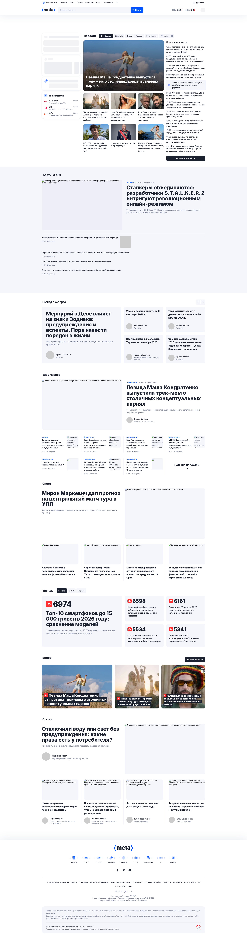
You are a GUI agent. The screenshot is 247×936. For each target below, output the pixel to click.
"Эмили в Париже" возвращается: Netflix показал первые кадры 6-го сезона (184, 638)
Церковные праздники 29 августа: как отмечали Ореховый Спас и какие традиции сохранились (85, 252)
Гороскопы (89, 3)
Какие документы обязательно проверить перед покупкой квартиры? (59, 806)
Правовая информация (121, 882)
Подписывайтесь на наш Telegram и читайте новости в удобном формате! (188, 85)
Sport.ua (167, 882)
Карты (98, 3)
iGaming (173, 862)
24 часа (61, 591)
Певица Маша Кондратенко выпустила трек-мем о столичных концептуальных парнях (163, 396)
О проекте (177, 882)
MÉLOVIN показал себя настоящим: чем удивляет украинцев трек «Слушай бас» (95, 147)
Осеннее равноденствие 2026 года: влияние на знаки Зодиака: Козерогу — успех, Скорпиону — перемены (184, 344)
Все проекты (50, 3)
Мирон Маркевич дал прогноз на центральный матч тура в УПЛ (81, 499)
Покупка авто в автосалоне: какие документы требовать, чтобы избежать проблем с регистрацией (101, 808)
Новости (64, 3)
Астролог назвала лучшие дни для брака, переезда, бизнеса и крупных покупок (186, 806)
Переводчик (108, 3)
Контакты (138, 882)
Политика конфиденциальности (62, 882)
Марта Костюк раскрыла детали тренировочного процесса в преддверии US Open (142, 572)
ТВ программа (56, 95)
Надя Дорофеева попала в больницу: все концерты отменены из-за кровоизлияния (122, 116)
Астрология (151, 36)
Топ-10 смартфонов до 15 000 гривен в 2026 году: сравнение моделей (79, 619)
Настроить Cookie (192, 882)
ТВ (117, 3)
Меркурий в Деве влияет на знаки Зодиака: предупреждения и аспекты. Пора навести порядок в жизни (78, 324)
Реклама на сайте (153, 882)
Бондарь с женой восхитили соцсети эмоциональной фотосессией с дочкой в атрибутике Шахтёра (185, 572)
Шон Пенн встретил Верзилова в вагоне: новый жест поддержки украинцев (150, 116)
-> (186, 466)
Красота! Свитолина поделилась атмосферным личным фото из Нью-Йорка (58, 571)
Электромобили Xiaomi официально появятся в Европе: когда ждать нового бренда (80, 237)
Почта (72, 3)
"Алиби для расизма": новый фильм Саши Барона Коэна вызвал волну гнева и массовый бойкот (183, 686)
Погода (80, 3)
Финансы (123, 862)
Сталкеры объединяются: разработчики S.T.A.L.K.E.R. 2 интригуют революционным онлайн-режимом (165, 196)
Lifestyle (119, 36)
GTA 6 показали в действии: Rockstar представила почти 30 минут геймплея (76, 261)
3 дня (71, 591)
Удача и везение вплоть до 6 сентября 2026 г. (143, 313)
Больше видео (193, 659)
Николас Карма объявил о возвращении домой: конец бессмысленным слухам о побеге (150, 147)
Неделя (81, 591)
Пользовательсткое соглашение (94, 882)
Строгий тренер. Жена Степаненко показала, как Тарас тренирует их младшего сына (102, 572)
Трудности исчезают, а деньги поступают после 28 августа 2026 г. (184, 314)
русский (199, 3)
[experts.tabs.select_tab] (198, 302)
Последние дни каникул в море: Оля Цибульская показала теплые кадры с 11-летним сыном (137, 466)
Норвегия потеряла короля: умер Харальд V (123, 144)
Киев (166, 36)
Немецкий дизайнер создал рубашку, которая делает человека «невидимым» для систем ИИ (142, 611)
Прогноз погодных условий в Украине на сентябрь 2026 (142, 341)
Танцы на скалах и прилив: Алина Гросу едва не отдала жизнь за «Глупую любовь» (95, 116)
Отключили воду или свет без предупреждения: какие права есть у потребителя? (80, 734)
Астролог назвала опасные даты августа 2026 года (142, 805)
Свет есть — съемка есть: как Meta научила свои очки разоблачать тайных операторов (81, 270)
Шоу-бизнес (106, 36)
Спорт (129, 36)
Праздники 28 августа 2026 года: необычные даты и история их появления (183, 610)
